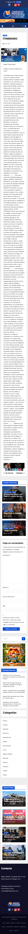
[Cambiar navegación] (13, 26)
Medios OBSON (7, 754)
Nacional (5, 758)
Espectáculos (7, 492)
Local (4, 750)
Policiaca (5, 766)
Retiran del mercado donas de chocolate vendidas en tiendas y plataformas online (12, 684)
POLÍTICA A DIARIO (12, 513)
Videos (5, 775)
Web (4, 606)
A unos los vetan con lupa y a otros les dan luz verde (13, 496)
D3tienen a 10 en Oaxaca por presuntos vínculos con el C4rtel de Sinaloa (14, 676)
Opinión (5, 35)
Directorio (6, 733)
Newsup (23, 917)
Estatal (5, 741)
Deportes (5, 729)
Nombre (6, 587)
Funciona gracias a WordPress (9, 917)
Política (11, 511)
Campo (5, 721)
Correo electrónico (9, 596)
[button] (22, 26)
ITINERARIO (19, 473)
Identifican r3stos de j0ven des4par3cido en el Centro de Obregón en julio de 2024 (12, 704)
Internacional (7, 746)
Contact (5, 725)
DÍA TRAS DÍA (9, 473)
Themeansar (14, 919)
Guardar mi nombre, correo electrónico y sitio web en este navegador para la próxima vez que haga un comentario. (13, 621)
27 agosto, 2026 (10, 804)
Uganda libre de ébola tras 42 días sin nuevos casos (14, 855)
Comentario (7, 555)
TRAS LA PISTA (10, 530)
